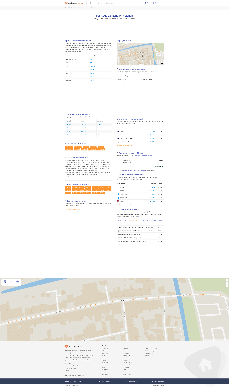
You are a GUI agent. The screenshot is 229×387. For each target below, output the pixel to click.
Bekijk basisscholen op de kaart (124, 244)
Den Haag (105, 353)
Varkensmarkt (69, 149)
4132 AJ (68, 128)
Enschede (105, 372)
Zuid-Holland (127, 374)
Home (149, 3)
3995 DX (152, 131)
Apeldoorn (105, 374)
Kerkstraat (84, 149)
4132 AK (68, 131)
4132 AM (81, 190)
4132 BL (102, 193)
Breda (103, 367)
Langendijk (84, 124)
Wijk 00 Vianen (94, 70)
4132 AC (95, 193)
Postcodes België (150, 351)
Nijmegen (105, 369)
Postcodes (158, 3)
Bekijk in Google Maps (123, 83)
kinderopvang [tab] (122, 220)
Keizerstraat (101, 149)
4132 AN (101, 190)
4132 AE (88, 187)
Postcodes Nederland (71, 366)
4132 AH (68, 124)
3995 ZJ (152, 142)
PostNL (147, 355)
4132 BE (108, 187)
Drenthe (125, 348)
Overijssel (126, 367)
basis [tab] (133, 220)
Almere (104, 365)
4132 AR (101, 187)
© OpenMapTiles (209, 340)
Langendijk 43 (127, 160)
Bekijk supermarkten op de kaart (125, 204)
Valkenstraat (93, 146)
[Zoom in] (227, 280)
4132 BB (75, 187)
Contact (67, 370)
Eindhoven (105, 358)
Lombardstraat (92, 149)
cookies (162, 385)
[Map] (140, 54)
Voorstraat (77, 149)
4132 (91, 59)
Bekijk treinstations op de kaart (124, 145)
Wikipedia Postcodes (151, 348)
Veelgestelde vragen (71, 368)
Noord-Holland (127, 365)
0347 (91, 63)
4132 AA (75, 193)
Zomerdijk (86, 146)
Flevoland (126, 351)
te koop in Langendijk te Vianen (144, 155)
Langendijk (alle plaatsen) (73, 209)
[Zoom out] (227, 282)
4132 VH (108, 190)
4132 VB (88, 193)
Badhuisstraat (69, 146)
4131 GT (152, 201)
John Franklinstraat (78, 375)
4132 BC (95, 187)
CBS (68, 176)
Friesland (126, 353)
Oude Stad (93, 66)
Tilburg (104, 360)
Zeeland (125, 372)
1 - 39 (99, 124)
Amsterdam (105, 348)
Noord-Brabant (127, 362)
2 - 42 (99, 131)
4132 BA (68, 193)
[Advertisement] (114, 28)
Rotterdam (105, 351)
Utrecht (92, 80)
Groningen (105, 362)
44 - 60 (99, 135)
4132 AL (68, 135)
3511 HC (152, 138)
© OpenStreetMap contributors (221, 340)
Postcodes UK (149, 353)
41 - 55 (99, 128)
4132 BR (68, 187)
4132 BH (68, 190)
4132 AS (81, 187)
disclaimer (156, 385)
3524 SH (152, 135)
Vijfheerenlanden (95, 77)
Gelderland (126, 355)
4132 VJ (81, 193)
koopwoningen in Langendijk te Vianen (134, 170)
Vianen (92, 73)
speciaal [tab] (156, 220)
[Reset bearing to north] (227, 285)
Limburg (125, 360)
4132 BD (95, 190)
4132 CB (152, 187)
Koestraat (101, 146)
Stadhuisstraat (78, 146)
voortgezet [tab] (145, 220)
